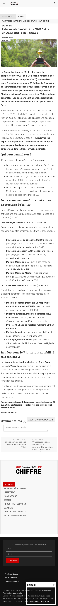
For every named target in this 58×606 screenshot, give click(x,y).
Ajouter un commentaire (40, 420)
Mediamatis (17, 593)
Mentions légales (11, 574)
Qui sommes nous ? (12, 582)
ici (13, 407)
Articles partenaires (15, 516)
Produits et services (15, 504)
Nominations (10, 496)
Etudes (7, 500)
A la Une (21, 16)
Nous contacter (11, 578)
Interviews (9, 492)
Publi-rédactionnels (15, 512)
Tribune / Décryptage (15, 488)
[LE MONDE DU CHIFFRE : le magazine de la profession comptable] (14, 3)
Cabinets (8, 508)
